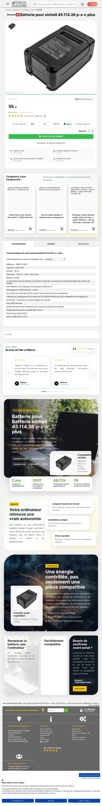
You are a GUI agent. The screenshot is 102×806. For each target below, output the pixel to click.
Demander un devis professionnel (51, 143)
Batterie (16, 10)
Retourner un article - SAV (81, 733)
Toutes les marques (78, 737)
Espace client (76, 731)
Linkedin (45, 742)
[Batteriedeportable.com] (19, 6)
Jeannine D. (25, 382)
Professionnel (45, 735)
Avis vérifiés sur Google (52, 748)
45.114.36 (8, 334)
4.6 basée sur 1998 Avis (33, 116)
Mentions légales (46, 733)
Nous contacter (45, 729)
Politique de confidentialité (91, 778)
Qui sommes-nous (46, 731)
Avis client (80, 689)
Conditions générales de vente (18, 766)
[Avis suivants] (93, 373)
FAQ (73, 735)
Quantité (82, 131)
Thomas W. (65, 382)
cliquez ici (52, 793)
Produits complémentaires (83, 681)
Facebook (45, 739)
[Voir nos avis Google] (82, 349)
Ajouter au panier (52, 136)
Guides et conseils (78, 739)
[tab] (40, 391)
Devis (42, 737)
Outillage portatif (28, 10)
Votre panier (76, 729)
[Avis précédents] (8, 373)
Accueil (8, 10)
